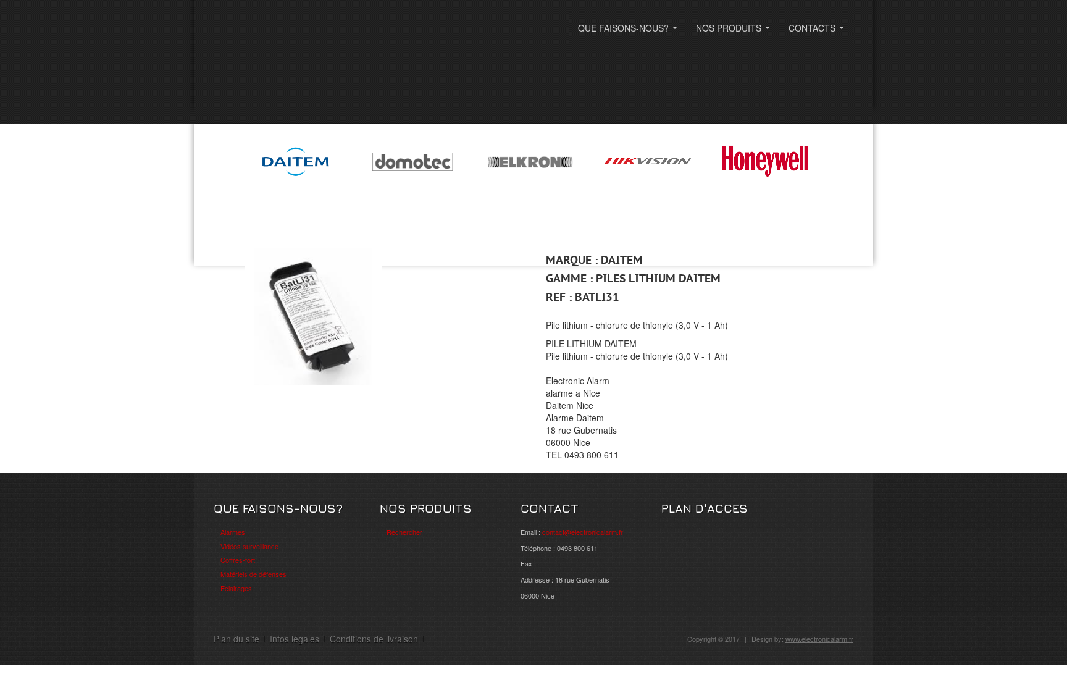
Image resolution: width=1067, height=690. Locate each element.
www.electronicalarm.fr (819, 639)
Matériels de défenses (253, 574)
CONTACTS (819, 31)
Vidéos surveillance (249, 546)
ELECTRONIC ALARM (291, 35)
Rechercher (404, 532)
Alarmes (232, 532)
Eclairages (236, 588)
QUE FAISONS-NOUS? (630, 31)
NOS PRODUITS (735, 31)
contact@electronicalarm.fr (582, 532)
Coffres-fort (237, 560)
